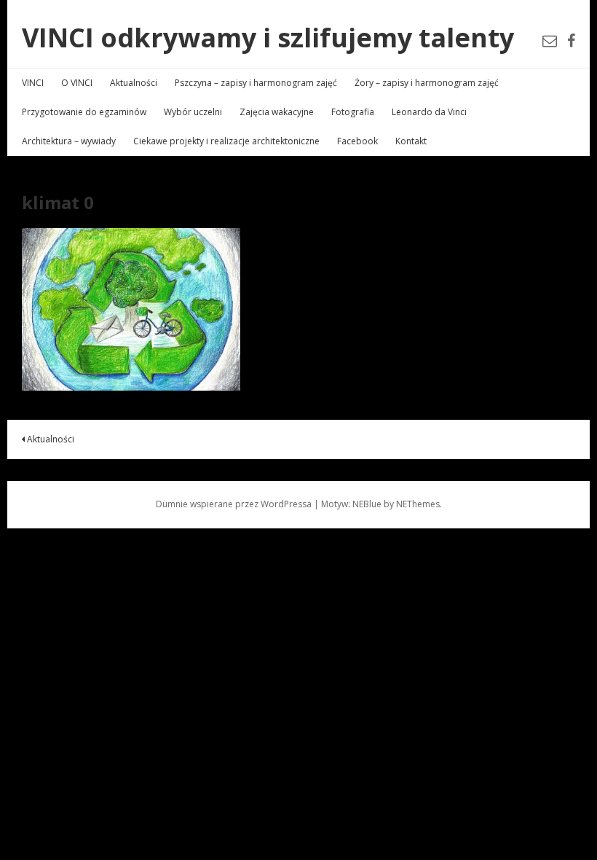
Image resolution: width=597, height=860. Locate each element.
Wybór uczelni (193, 112)
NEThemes (418, 504)
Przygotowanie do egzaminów (84, 112)
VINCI (33, 83)
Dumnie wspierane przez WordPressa (234, 504)
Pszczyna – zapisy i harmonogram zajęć (256, 83)
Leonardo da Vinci (429, 112)
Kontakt (411, 141)
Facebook (357, 141)
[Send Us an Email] (549, 40)
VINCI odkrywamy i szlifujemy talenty (268, 37)
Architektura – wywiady (69, 141)
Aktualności (133, 83)
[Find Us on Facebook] (571, 40)
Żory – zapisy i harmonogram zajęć (427, 83)
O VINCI (76, 83)
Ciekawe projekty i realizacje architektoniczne (226, 141)
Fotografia (352, 112)
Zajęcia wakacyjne (277, 112)
